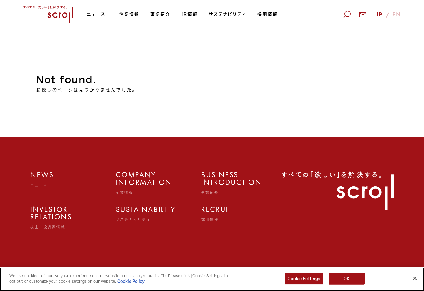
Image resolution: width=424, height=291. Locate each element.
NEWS (42, 179)
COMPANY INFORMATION (128, 182)
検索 (342, 46)
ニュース (96, 14)
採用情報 (267, 14)
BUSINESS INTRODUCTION (214, 182)
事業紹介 (160, 14)
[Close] (414, 278)
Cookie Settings (304, 279)
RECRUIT (214, 213)
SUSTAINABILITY (128, 213)
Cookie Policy (131, 281)
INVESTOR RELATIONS (43, 217)
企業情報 (129, 14)
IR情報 (189, 14)
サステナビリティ (228, 14)
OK (347, 279)
